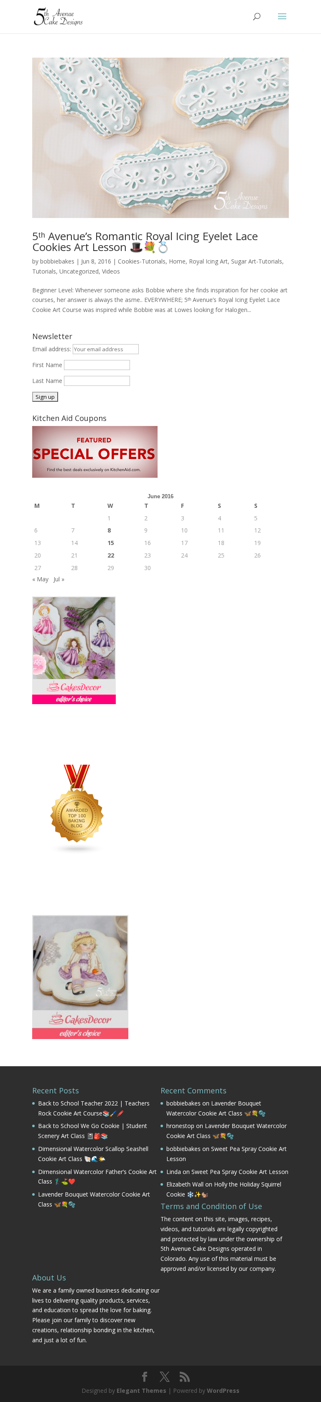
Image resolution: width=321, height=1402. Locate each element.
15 (110, 543)
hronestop (180, 1126)
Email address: (52, 349)
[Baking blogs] (77, 853)
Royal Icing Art (208, 261)
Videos (111, 271)
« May (40, 579)
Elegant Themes (141, 1390)
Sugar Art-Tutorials (256, 261)
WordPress (223, 1390)
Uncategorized (79, 271)
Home (177, 261)
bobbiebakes (57, 261)
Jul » (59, 579)
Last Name (47, 381)
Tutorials (44, 271)
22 (110, 555)
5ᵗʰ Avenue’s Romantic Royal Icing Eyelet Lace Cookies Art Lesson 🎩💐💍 (145, 241)
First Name (47, 365)
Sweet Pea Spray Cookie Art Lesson (239, 1172)
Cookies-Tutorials (142, 261)
